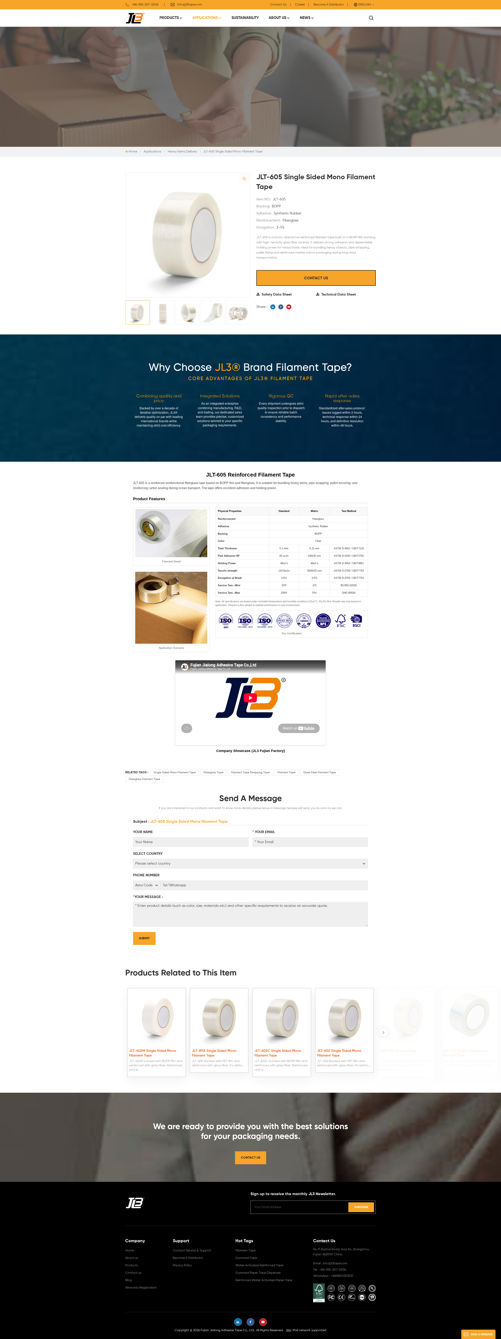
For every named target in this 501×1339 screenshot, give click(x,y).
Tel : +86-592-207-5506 (329, 1269)
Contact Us (278, 4)
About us (131, 1258)
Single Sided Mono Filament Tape (175, 772)
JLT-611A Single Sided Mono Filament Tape (214, 1053)
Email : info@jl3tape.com (330, 1263)
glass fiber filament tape (319, 772)
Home (133, 151)
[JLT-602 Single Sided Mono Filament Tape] (344, 1017)
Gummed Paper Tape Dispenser (258, 1272)
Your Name (143, 832)
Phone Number (146, 875)
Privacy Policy (182, 1265)
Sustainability (245, 18)
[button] (383, 1032)
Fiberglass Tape (213, 772)
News (305, 18)
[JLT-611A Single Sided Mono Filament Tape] (219, 1017)
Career (300, 4)
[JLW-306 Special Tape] (407, 1017)
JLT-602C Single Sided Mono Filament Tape (277, 1053)
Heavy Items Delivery (182, 151)
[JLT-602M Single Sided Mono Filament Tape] (156, 1017)
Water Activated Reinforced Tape (259, 1265)
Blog (128, 1280)
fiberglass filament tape (144, 779)
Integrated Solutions (220, 396)
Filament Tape (287, 772)
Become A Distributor (329, 4)
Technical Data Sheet (338, 294)
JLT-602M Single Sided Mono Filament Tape (152, 1053)
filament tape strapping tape (250, 772)
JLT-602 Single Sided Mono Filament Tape (339, 1053)
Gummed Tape (246, 1258)
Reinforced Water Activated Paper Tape (263, 1280)
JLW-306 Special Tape (398, 1051)
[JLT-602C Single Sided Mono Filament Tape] (281, 1017)
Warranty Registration (141, 1287)
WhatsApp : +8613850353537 (333, 1276)
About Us (277, 18)
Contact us (133, 1272)
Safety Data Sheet (277, 294)
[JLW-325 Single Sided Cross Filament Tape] (469, 1017)
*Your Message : (148, 897)
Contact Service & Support (192, 1250)
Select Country (148, 854)
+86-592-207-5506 (145, 4)
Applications (205, 18)
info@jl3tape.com (190, 4)
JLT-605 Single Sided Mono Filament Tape (189, 822)
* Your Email (263, 832)
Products (169, 18)
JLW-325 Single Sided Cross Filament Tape (464, 1053)
